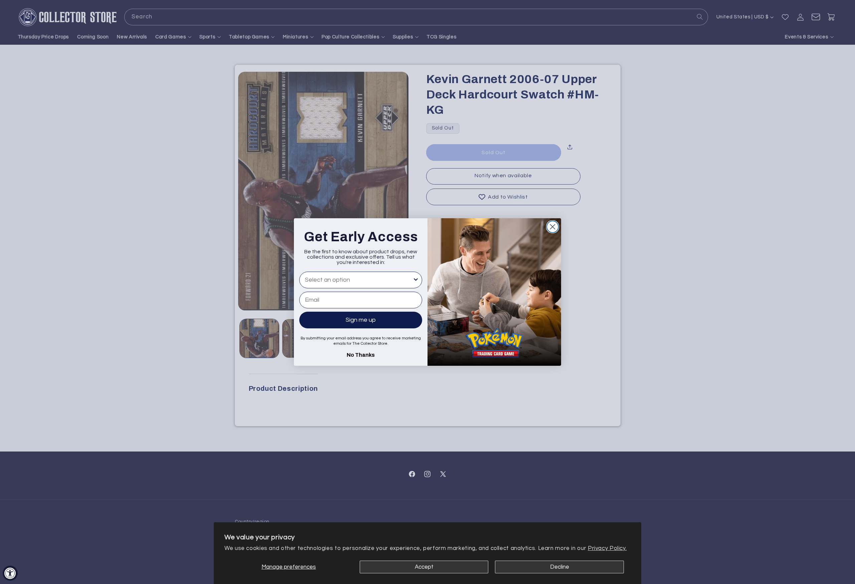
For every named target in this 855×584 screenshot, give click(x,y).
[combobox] (358, 280)
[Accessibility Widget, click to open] (10, 573)
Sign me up (361, 320)
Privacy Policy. (607, 548)
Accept (424, 567)
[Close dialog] (552, 227)
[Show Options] (415, 280)
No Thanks (361, 354)
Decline (559, 567)
